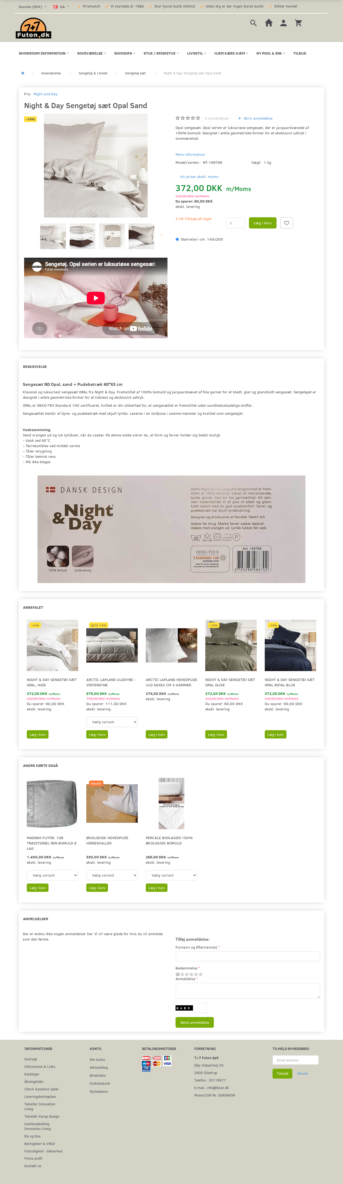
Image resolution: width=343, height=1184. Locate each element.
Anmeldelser (35, 918)
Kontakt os (32, 1165)
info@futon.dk (218, 1087)
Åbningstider (34, 1081)
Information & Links (39, 1066)
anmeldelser (217, 118)
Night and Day (45, 93)
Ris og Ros (32, 1136)
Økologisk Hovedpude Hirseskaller (107, 840)
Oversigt (30, 1059)
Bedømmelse (186, 967)
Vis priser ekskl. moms (199, 176)
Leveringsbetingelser (40, 1096)
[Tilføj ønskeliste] (286, 223)
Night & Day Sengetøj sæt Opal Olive (230, 682)
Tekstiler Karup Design (41, 1116)
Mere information (190, 154)
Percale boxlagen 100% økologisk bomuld (169, 840)
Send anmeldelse (194, 1022)
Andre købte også (40, 765)
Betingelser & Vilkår (39, 1143)
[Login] (283, 22)
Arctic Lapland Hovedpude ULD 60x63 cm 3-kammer (171, 682)
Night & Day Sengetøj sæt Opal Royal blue (290, 682)
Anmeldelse (185, 978)
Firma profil (33, 1158)
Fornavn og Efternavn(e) (196, 947)
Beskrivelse (35, 366)
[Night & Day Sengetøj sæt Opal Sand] (95, 166)
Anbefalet (33, 607)
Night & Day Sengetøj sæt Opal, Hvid (52, 682)
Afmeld (302, 1073)
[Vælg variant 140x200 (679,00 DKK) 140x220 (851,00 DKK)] (112, 722)
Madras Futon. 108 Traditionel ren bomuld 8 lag (51, 843)
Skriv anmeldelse (258, 118)
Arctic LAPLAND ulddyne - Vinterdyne (111, 682)
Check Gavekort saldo (41, 1089)
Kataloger (31, 1074)
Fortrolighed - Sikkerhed (43, 1151)
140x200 (202, 239)
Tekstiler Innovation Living (39, 1106)
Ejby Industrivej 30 (208, 1065)
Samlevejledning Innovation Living (37, 1126)
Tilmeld (282, 1073)
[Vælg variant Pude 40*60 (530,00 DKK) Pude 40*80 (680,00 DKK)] (112, 875)
